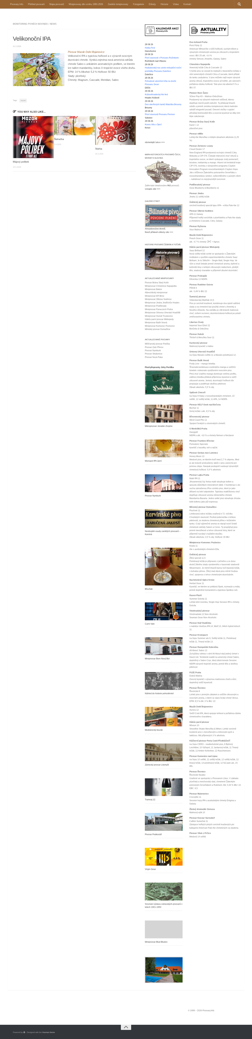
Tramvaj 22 (150, 799)
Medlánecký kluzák (154, 730)
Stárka (98, 148)
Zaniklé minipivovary (118, 4)
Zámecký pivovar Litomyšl (157, 765)
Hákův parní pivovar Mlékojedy (159, 319)
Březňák (149, 589)
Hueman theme (48, 1032)
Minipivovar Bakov (153, 289)
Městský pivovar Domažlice (157, 329)
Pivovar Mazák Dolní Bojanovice (86, 52)
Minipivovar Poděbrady (155, 306)
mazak (23, 100)
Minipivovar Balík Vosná (156, 322)
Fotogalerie (138, 4)
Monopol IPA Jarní (153, 461)
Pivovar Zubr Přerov (154, 347)
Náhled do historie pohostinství (159, 693)
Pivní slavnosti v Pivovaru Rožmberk (162, 58)
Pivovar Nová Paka (154, 357)
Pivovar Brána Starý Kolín (157, 282)
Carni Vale (150, 624)
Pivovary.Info (16, 4)
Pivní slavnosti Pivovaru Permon (160, 114)
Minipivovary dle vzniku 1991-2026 (86, 4)
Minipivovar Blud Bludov (156, 942)
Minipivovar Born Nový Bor (157, 658)
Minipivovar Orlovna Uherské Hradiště (162, 312)
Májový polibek (21, 162)
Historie (164, 4)
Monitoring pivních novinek (30, 24)
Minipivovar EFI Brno (154, 296)
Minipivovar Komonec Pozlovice (160, 326)
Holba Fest (150, 48)
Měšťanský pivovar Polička (157, 344)
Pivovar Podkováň (153, 834)
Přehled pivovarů (36, 4)
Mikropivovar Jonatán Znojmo (158, 426)
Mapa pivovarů (56, 4)
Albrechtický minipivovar (156, 292)
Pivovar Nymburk (153, 350)
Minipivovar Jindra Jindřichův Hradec (162, 302)
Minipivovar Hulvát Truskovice (159, 316)
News (53, 24)
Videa (176, 4)
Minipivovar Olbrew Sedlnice (158, 299)
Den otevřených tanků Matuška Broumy (163, 104)
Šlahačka (59, 139)
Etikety (152, 4)
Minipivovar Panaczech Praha (159, 309)
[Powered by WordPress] (24, 1032)
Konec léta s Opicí (153, 124)
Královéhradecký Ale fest (156, 94)
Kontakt (187, 4)
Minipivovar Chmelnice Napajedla (161, 286)
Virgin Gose (150, 869)
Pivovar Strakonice (153, 354)
